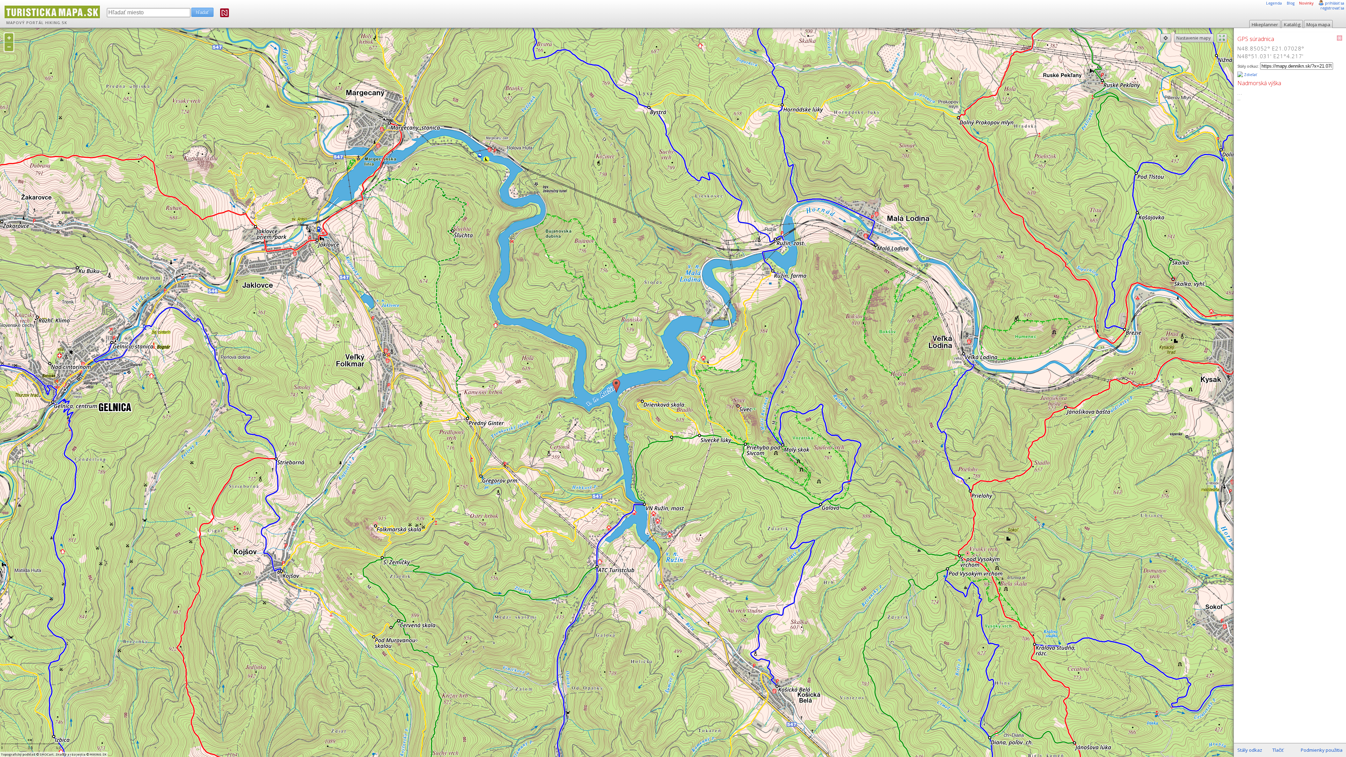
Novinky (1306, 3)
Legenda (1274, 3)
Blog (1290, 3)
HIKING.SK (56, 22)
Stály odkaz (1249, 750)
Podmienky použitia (1321, 750)
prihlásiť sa (1334, 3)
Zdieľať (1250, 74)
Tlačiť (1278, 750)
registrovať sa (1332, 8)
